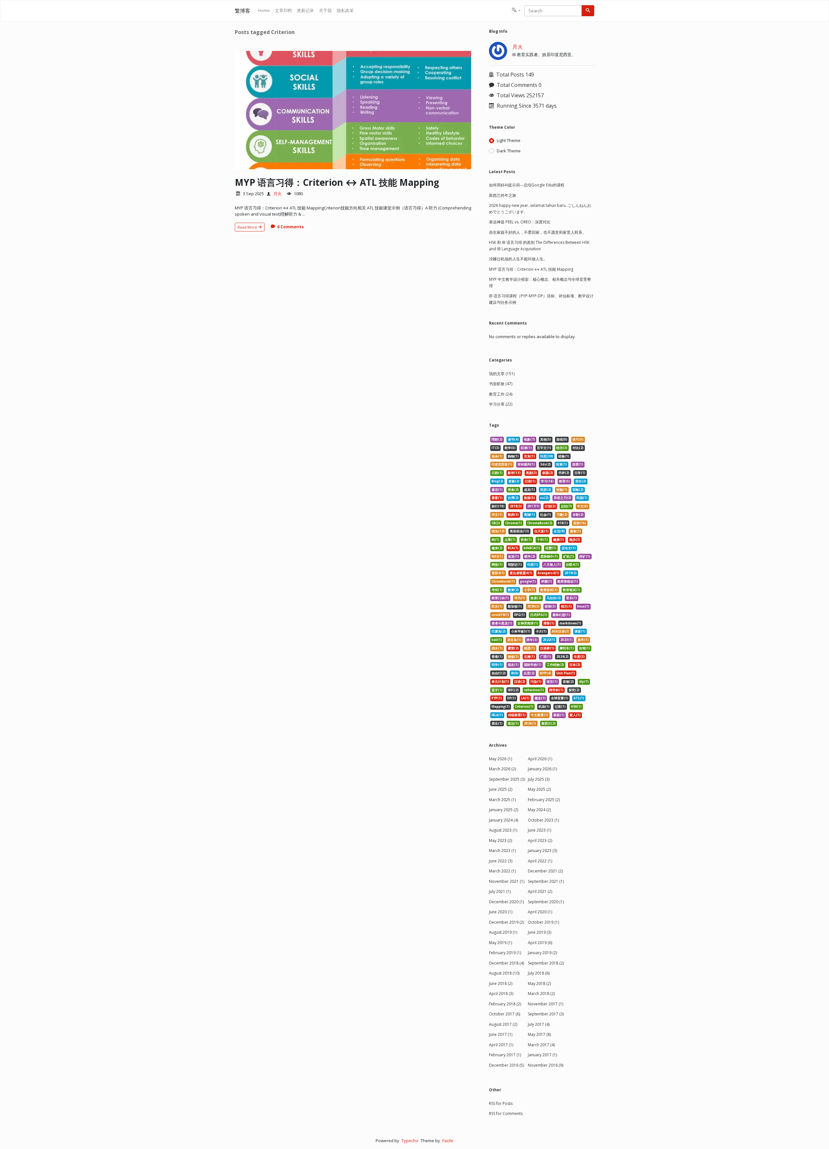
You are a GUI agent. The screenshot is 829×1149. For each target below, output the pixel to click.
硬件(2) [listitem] (529, 556)
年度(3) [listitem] (579, 657)
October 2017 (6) (504, 1014)
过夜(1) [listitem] (560, 707)
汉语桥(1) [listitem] (547, 648)
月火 (277, 193)
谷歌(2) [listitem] (578, 515)
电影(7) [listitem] (529, 439)
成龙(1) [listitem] (529, 490)
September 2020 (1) (546, 902)
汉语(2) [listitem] (519, 682)
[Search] (588, 10)
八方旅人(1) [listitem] (552, 565)
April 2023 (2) (540, 840)
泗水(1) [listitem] (497, 648)
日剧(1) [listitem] (497, 473)
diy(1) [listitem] (584, 682)
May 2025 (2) (539, 789)
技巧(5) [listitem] (578, 439)
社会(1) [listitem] (545, 515)
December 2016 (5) (506, 1065)
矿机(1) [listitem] (568, 556)
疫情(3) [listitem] (550, 606)
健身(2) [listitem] (497, 548)
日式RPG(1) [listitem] (538, 615)
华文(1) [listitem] (497, 515)
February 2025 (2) (544, 799)
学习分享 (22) (500, 404)
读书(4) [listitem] (513, 439)
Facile (447, 1140)
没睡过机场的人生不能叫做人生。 (518, 259)
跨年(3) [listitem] (532, 640)
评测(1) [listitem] (546, 581)
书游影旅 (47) (500, 383)
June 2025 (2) (500, 789)
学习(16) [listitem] (547, 481)
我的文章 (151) (502, 373)
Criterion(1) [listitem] (524, 707)
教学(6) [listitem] (510, 448)
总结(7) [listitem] (566, 506)
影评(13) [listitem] (514, 473)
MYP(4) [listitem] (545, 673)
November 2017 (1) (545, 1004)
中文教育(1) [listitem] (539, 715)
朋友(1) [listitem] (513, 665)
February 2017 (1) (505, 1055)
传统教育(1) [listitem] (517, 715)
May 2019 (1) (500, 942)
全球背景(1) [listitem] (559, 698)
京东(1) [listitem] (529, 456)
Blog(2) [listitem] (497, 481)
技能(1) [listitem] (561, 490)
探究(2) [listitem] (574, 690)
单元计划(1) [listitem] (500, 682)
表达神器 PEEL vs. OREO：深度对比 (520, 222)
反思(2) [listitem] (529, 673)
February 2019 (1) (505, 952)
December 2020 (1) (506, 902)
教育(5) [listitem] (564, 481)
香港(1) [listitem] (497, 657)
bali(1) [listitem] (497, 640)
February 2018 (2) (505, 1004)
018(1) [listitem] (563, 523)
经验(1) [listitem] (563, 456)
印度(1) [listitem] (532, 565)
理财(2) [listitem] (497, 439)
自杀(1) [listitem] (497, 456)
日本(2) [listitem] (574, 665)
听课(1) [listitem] (526, 448)
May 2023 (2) (500, 840)
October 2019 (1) (543, 922)
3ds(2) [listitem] (545, 464)
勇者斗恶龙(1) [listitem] (502, 623)
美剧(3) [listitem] (531, 473)
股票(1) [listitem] (577, 464)
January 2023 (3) (542, 850)
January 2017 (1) (542, 1055)
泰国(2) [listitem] (547, 473)
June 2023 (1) (539, 830)
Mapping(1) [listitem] (501, 707)
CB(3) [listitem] (496, 523)
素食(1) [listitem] (575, 531)
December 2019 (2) (506, 922)
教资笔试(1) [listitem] (571, 590)
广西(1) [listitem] (545, 657)
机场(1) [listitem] (544, 707)
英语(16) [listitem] (579, 523)
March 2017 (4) (541, 1045)
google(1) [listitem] (528, 581)
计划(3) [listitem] (550, 506)
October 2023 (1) (543, 820)
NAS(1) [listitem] (497, 556)
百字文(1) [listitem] (544, 448)
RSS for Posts (501, 1103)
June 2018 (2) (500, 983)
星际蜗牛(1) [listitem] (549, 556)
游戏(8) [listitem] (561, 439)
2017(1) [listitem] (533, 506)
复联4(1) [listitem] (498, 573)
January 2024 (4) (503, 820)
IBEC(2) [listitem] (513, 690)
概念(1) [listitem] (540, 698)
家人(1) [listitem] (575, 715)
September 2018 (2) (546, 963)
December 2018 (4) (506, 963)
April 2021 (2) (540, 891)
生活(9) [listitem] (559, 531)
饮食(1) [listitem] (526, 540)
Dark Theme (509, 151)
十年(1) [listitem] (542, 540)
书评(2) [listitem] (563, 473)
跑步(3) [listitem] (574, 540)
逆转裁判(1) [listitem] (526, 464)
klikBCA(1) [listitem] (532, 548)
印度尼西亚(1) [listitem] (502, 464)
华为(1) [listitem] (519, 598)
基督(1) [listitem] (497, 498)
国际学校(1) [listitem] (532, 665)
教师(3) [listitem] (513, 515)
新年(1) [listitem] (583, 640)
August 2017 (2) (503, 1024)
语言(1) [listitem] (552, 682)
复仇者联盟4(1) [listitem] (521, 573)
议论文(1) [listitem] (569, 548)
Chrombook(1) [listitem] (503, 581)
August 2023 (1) (503, 830)
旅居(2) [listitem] (535, 598)
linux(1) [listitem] (583, 606)
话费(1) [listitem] (550, 548)
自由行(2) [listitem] (499, 673)
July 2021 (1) (500, 891)
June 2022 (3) (500, 861)
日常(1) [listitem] (579, 473)
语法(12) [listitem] (498, 531)
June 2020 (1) (500, 912)
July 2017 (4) (539, 1024)
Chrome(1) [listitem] (513, 523)
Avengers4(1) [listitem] (548, 573)
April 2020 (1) (540, 912)
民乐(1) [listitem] (497, 606)
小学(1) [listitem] (529, 590)
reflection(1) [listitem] (534, 690)
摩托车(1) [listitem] (567, 648)
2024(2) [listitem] (562, 657)
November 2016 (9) (545, 1065)
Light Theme (508, 140)
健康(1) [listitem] (558, 540)
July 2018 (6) (539, 973)
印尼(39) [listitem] (546, 456)
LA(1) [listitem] (525, 698)
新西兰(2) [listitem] (548, 723)
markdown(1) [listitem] (570, 623)
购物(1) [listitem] (513, 456)
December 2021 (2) (545, 871)
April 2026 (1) (540, 759)
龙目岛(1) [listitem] (514, 640)
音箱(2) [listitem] (568, 682)
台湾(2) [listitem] (513, 498)
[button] (516, 10)
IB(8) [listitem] (514, 673)
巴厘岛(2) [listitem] (499, 631)
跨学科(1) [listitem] (556, 690)
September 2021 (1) (546, 881)
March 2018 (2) (541, 993)
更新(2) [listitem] (513, 481)
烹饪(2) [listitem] (580, 481)
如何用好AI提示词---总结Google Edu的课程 (526, 185)
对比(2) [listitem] (578, 448)
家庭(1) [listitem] (558, 715)
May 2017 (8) (539, 1034)
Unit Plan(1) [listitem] (565, 673)
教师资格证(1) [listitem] (567, 581)
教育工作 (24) (500, 394)
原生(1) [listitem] (497, 723)
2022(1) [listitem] (549, 640)
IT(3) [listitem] (495, 448)
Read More (248, 227)
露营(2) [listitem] (513, 648)
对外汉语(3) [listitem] (560, 631)
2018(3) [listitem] (516, 506)
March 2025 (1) (502, 799)
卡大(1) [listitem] (541, 631)
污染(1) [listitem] (535, 682)
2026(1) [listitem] (530, 723)
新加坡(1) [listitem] (515, 606)
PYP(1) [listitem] (497, 698)
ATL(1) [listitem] (578, 698)
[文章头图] (353, 110)
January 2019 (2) (542, 952)
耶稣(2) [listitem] (578, 490)
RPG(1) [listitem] (519, 615)
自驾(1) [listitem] (584, 648)
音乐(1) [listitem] (571, 598)
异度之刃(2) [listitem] (562, 498)
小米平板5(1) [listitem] (520, 631)
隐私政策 (345, 10)
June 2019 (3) (539, 932)
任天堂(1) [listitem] (541, 531)
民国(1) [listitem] (581, 498)
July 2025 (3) (539, 779)
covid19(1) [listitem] (500, 615)
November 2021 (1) (506, 881)
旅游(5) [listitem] (529, 498)
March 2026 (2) (502, 769)
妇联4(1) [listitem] (572, 565)
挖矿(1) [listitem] (584, 556)
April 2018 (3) (501, 993)
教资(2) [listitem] (513, 590)
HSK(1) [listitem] (576, 707)
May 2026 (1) (500, 759)
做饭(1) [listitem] (513, 657)
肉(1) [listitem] (495, 540)
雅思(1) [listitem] (529, 648)
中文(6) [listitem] (582, 506)
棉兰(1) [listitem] (566, 606)
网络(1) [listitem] (497, 565)
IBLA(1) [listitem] (497, 715)
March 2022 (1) (502, 871)
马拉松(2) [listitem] (554, 598)
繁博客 (242, 10)
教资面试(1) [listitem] (549, 590)
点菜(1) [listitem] (510, 540)
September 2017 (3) (546, 1014)
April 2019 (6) (540, 942)
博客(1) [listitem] (548, 623)
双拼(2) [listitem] (545, 490)
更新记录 (305, 10)
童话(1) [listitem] (497, 490)
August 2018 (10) (504, 973)
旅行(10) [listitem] (498, 506)
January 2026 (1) (542, 769)
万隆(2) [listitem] (561, 515)
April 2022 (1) (540, 861)
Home (264, 10)
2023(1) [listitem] (566, 640)
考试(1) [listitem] (497, 590)
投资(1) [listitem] (561, 464)
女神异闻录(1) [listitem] (527, 623)
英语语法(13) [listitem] (519, 531)
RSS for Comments (506, 1113)
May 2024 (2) (539, 809)
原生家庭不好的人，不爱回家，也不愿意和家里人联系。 (537, 232)
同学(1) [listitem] (497, 665)
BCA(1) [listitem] (513, 548)
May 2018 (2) (539, 983)
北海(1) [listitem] (529, 657)
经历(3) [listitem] (561, 448)
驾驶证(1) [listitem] (515, 565)
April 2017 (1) (501, 1045)
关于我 (325, 10)
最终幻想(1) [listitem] (561, 615)
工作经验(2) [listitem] (555, 665)
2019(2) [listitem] (570, 573)
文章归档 (283, 10)
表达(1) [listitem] (513, 723)
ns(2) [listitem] (544, 498)
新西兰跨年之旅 (502, 195)
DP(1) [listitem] (511, 698)
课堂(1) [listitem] (579, 631)
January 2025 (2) (503, 809)
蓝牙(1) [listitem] (497, 690)
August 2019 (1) (503, 932)
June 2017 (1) (500, 1034)
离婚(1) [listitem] (529, 515)
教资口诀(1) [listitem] (500, 598)
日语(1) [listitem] (530, 481)
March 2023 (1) (502, 850)
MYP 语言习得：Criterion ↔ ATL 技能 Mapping (337, 182)
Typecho (410, 1140)
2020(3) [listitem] (533, 606)
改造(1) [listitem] (513, 556)
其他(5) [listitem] (545, 439)
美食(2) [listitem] (513, 490)
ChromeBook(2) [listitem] (539, 523)
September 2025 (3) (507, 779)
